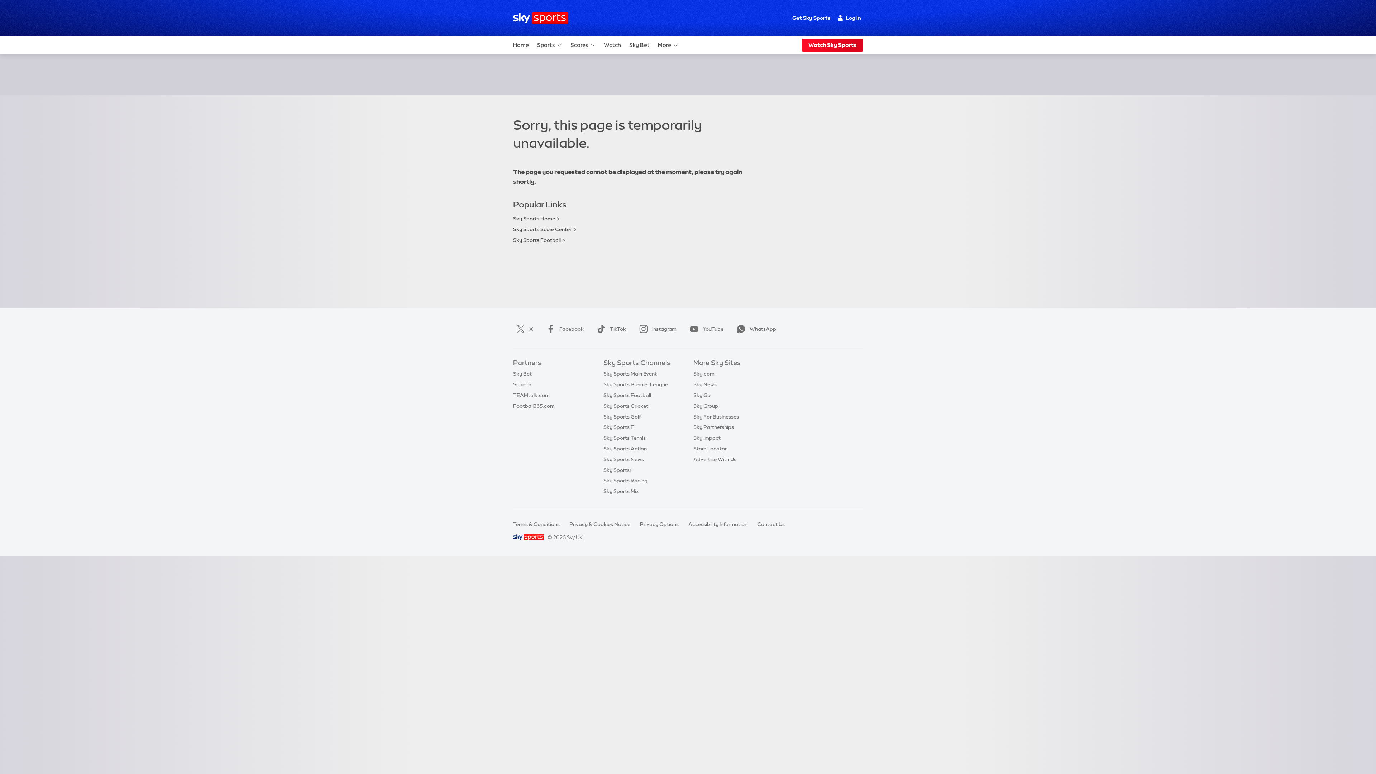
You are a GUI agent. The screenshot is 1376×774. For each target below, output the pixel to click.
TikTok (618, 328)
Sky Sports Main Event (630, 373)
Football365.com (534, 405)
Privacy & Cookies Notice (599, 524)
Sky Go (702, 395)
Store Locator (710, 448)
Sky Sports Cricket (625, 405)
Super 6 (522, 384)
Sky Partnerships (713, 427)
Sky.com (704, 373)
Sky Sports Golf (622, 416)
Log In (853, 17)
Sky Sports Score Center (542, 229)
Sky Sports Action (625, 448)
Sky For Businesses (716, 416)
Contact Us (771, 524)
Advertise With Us (714, 459)
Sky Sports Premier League (635, 384)
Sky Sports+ (617, 470)
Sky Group (705, 405)
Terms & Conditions (536, 524)
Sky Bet (639, 45)
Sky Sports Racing (625, 480)
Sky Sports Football (537, 240)
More (664, 45)
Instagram (664, 328)
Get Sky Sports (811, 17)
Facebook (571, 328)
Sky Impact (707, 437)
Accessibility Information (717, 524)
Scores (579, 45)
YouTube (713, 328)
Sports (546, 45)
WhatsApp (763, 328)
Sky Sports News (623, 459)
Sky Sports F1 (619, 427)
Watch (612, 45)
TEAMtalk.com (531, 395)
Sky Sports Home (534, 218)
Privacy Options (659, 524)
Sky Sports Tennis (624, 437)
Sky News (705, 384)
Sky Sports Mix (621, 491)
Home (521, 45)
